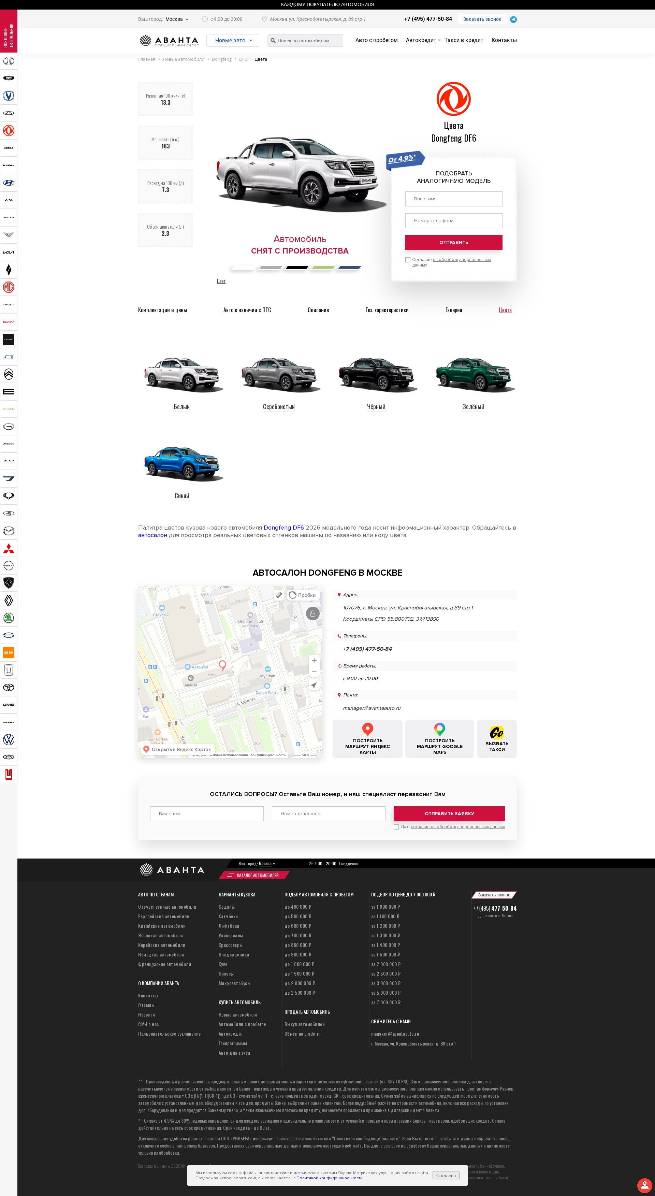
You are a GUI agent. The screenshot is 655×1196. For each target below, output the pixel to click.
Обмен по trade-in (303, 1033)
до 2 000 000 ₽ (300, 982)
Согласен (446, 1175)
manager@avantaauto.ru (372, 708)
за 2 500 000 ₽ (386, 973)
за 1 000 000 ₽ (385, 906)
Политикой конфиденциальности (329, 1178)
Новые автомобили (238, 1014)
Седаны (227, 906)
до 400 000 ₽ (298, 906)
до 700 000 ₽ (298, 935)
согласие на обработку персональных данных (458, 827)
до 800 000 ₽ (298, 944)
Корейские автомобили (161, 944)
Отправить (453, 242)
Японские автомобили (160, 935)
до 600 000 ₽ (298, 925)
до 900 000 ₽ (298, 954)
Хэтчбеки (228, 916)
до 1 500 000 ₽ (300, 973)
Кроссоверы (231, 944)
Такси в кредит (464, 40)
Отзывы (146, 1004)
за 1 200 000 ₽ (385, 925)
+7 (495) (495, 908)
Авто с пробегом (376, 40)
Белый (182, 406)
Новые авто (230, 40)
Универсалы (231, 935)
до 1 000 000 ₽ (300, 963)
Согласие (451, 262)
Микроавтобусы (235, 982)
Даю (453, 827)
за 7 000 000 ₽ (386, 1002)
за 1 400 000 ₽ (385, 944)
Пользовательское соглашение (169, 1033)
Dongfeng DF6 (284, 527)
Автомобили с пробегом (243, 1023)
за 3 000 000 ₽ (386, 982)
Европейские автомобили (163, 916)
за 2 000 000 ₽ (386, 963)
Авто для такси (234, 1052)
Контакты (504, 40)
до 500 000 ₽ (298, 916)
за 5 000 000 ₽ (386, 992)
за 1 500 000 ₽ (385, 954)
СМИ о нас (148, 1023)
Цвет (221, 280)
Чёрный (376, 406)
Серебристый (279, 406)
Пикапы (226, 973)
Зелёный (473, 406)
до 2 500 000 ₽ (300, 992)
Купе (223, 963)
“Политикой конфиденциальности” (366, 1138)
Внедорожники (234, 954)
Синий (182, 495)
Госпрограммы (233, 1043)
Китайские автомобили (162, 925)
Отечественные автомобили (167, 906)
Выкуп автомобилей (305, 1023)
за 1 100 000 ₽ (385, 916)
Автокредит (421, 40)
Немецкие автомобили (161, 954)
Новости (146, 1014)
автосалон (152, 535)
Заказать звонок (482, 19)
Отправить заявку (449, 814)
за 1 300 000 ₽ (385, 935)
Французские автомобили (164, 963)
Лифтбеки (229, 925)
